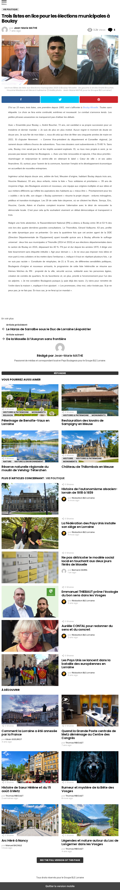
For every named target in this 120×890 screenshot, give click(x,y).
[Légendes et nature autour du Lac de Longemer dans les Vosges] (90, 820)
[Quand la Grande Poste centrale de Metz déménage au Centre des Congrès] (90, 711)
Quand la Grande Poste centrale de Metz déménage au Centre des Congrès (89, 734)
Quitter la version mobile (60, 886)
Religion (8, 415)
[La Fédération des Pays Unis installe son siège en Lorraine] (30, 533)
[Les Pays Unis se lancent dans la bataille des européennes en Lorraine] (30, 670)
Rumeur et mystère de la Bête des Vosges (88, 789)
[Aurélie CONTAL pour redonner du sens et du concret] (30, 636)
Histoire (68, 458)
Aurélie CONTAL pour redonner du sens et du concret (87, 628)
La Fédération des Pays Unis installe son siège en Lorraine (89, 525)
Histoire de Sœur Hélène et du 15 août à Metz (26, 789)
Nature (7, 461)
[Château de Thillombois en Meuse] (90, 446)
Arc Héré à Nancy (15, 840)
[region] (60, 303)
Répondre (60, 373)
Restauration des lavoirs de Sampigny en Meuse (83, 422)
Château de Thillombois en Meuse (88, 467)
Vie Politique (55, 478)
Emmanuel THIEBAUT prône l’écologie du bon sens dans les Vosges (90, 593)
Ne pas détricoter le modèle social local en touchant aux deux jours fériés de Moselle (88, 561)
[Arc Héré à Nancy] (30, 820)
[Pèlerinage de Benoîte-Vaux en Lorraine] (30, 400)
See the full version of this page (60, 860)
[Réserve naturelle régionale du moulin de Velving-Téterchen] (30, 446)
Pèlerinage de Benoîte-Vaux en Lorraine (26, 422)
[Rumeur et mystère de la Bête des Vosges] (90, 767)
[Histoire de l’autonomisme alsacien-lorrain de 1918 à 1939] (30, 499)
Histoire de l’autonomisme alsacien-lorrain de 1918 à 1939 (90, 491)
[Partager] (21, 99)
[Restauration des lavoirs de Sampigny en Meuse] (90, 400)
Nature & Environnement (29, 461)
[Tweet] (59, 99)
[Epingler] (99, 99)
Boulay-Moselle (90, 107)
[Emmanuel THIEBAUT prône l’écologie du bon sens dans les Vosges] (30, 602)
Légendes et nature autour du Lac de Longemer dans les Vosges (90, 842)
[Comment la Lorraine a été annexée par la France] (30, 711)
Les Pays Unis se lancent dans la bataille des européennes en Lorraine (86, 663)
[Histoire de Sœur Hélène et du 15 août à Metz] (30, 767)
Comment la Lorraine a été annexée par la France (29, 733)
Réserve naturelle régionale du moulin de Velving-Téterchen (25, 468)
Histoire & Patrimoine (16, 412)
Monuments (39, 412)
